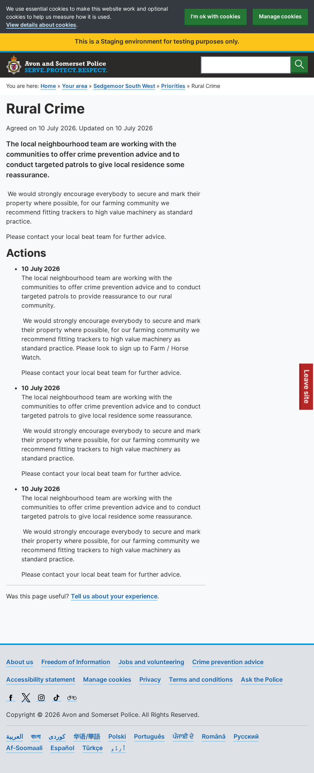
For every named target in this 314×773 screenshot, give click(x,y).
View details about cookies (41, 24)
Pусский (246, 736)
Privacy (150, 679)
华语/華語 (87, 736)
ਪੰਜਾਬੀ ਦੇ (183, 736)
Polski (117, 736)
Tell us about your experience (114, 596)
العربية (14, 736)
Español (62, 748)
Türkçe (92, 748)
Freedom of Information (75, 662)
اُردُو (118, 748)
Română (214, 736)
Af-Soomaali (24, 748)
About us (19, 662)
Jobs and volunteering (151, 662)
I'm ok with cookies (215, 16)
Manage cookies (280, 16)
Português (149, 736)
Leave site (307, 389)
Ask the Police (262, 679)
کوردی (57, 736)
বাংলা (36, 736)
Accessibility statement (40, 679)
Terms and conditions (201, 679)
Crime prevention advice (227, 662)
